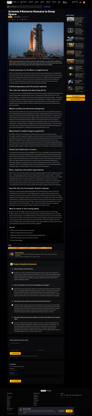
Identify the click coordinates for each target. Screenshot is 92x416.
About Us (35, 401)
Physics (42, 2)
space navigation (35, 248)
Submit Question (15, 353)
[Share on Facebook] (15, 19)
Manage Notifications (76, 99)
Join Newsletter (75, 96)
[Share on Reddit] (20, 19)
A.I (18, 2)
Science (54, 2)
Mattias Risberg (17, 16)
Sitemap (35, 398)
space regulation (46, 248)
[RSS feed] (84, 2)
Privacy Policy (36, 400)
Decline (62, 410)
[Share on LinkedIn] (18, 19)
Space (59, 2)
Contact (35, 405)
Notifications (36, 396)
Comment (12, 372)
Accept (69, 410)
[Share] (28, 19)
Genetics (31, 2)
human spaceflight (44, 152)
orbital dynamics (25, 248)
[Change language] (80, 2)
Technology (75, 2)
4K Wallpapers (48, 6)
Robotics (48, 2)
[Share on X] (13, 19)
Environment (24, 2)
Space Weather (65, 2)
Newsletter (36, 395)
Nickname (12, 368)
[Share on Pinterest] (23, 19)
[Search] (8, 6)
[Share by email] (25, 19)
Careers (35, 403)
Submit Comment (15, 381)
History (37, 2)
